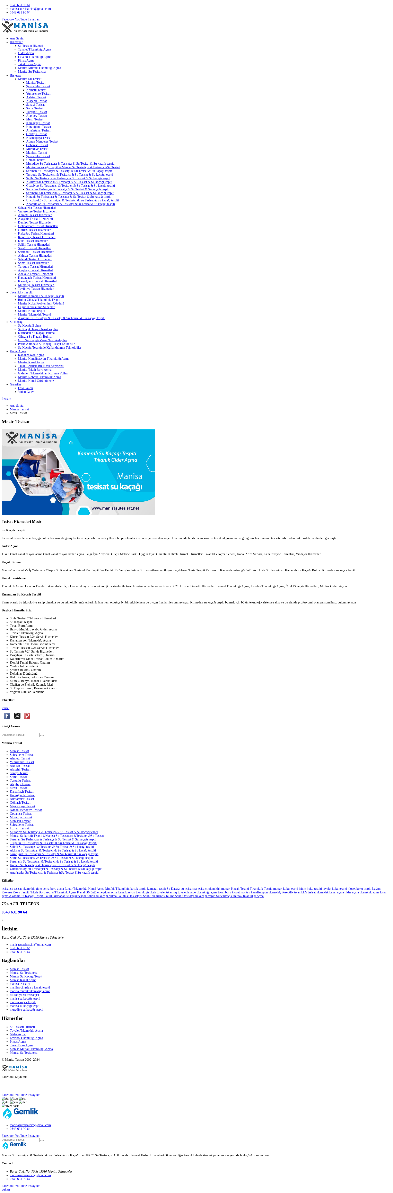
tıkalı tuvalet (158, 892)
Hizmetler (16, 42)
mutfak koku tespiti (286, 888)
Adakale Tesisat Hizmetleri (35, 274)
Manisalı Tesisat (36, 152)
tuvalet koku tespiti (335, 888)
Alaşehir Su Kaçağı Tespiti (26, 896)
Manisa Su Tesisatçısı (32, 71)
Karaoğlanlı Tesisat (38, 126)
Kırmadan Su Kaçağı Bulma (36, 333)
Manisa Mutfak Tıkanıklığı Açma (39, 68)
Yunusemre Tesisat (38, 93)
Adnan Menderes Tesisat (42, 141)
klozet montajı (241, 892)
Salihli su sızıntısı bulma (159, 896)
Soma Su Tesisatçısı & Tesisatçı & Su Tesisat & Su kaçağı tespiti (67, 189)
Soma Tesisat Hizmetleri (33, 263)
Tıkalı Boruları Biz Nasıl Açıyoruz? (41, 366)
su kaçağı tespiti (205, 896)
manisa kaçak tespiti (23, 1002)
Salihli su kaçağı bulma (102, 896)
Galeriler (15, 384)
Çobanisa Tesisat (37, 145)
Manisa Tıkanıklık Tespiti (34, 314)
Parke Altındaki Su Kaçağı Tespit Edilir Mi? (46, 344)
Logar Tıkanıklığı (76, 888)
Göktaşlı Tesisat (36, 134)
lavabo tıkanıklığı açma (202, 892)
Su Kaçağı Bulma (29, 325)
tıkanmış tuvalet (176, 892)
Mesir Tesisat (34, 119)
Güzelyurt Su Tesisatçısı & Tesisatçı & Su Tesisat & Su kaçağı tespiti (70, 185)
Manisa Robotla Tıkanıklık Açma (39, 377)
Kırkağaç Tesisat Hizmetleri (36, 233)
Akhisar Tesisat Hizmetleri (35, 255)
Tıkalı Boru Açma (29, 64)
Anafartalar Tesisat (38, 130)
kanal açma (337, 892)
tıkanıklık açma (370, 892)
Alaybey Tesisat (36, 115)
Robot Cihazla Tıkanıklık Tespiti (39, 299)
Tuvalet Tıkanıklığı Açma (34, 49)
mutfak (226, 888)
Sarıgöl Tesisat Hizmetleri (34, 248)
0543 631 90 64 (20, 5)
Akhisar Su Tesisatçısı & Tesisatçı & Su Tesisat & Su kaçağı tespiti (69, 182)
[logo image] (20, 1118)
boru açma (57, 888)
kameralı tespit (157, 888)
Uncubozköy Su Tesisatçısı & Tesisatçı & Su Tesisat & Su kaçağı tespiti (72, 200)
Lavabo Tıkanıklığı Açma (34, 56)
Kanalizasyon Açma (31, 355)
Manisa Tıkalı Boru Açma (35, 369)
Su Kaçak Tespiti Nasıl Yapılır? (38, 329)
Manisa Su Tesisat (29, 79)
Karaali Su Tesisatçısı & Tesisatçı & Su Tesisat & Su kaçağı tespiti (68, 196)
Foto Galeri (25, 388)
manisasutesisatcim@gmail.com (30, 8)
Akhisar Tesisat (36, 97)
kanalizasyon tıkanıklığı (134, 892)
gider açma (42, 888)
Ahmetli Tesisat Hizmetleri (35, 215)
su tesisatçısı (189, 888)
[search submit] (42, 735)
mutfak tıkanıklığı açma (248, 896)
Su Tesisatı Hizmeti (30, 45)
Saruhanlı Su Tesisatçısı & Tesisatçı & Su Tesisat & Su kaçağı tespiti (70, 193)
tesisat (5, 708)
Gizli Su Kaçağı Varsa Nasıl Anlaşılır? (42, 340)
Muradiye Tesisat (37, 149)
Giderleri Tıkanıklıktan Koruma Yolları (43, 373)
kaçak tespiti (138, 888)
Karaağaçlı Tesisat (38, 123)
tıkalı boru (225, 892)
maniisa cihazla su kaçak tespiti (30, 987)
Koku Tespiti (21, 892)
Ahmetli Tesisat (36, 90)
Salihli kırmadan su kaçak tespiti (65, 896)
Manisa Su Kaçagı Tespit (26, 976)
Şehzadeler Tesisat (38, 86)
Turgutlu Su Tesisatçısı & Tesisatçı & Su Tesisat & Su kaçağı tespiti (69, 174)
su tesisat (16, 888)
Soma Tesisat (34, 108)
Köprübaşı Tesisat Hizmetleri (36, 237)
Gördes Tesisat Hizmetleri (34, 229)
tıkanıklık (29, 888)
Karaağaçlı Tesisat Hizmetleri (37, 277)
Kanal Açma (18, 351)
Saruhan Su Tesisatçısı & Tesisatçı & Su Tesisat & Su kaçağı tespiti (69, 171)
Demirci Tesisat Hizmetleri (35, 222)
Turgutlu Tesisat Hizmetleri (35, 266)
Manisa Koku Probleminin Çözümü (41, 303)
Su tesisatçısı (224, 896)
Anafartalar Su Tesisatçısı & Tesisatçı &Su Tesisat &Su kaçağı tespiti (70, 204)
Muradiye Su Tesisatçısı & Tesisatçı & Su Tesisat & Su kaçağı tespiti (70, 163)
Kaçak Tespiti (240, 888)
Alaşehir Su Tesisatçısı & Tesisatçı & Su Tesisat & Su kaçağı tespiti (61, 318)
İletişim (6, 398)
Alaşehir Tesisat (36, 101)
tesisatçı (203, 888)
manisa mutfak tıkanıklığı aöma (30, 991)
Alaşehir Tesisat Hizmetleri (35, 218)
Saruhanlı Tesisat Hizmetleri (36, 252)
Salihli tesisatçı (185, 896)
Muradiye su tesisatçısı (24, 994)
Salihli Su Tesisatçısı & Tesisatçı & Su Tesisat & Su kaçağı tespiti (68, 178)
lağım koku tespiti (311, 888)
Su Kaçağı (16, 322)
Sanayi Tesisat (35, 104)
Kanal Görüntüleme (90, 892)
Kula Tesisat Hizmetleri (33, 241)
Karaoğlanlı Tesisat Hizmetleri (37, 281)
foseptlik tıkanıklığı (295, 892)
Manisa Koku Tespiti (31, 310)
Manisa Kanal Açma (31, 362)
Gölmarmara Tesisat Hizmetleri (38, 226)
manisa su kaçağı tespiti (25, 998)
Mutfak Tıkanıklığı (117, 888)
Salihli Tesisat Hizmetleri (34, 244)
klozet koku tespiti (360, 888)
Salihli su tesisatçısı (130, 896)
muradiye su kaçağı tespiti (26, 1009)
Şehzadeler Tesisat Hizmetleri (37, 207)
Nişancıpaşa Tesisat (38, 137)
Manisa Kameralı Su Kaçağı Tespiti (41, 296)
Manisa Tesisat (35, 82)
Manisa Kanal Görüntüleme (36, 380)
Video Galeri (26, 391)
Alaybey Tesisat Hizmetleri (35, 270)
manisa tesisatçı (20, 983)
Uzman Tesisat (35, 160)
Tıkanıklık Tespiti (21, 292)
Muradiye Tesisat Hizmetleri (36, 285)
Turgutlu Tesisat (36, 112)
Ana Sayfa (17, 38)
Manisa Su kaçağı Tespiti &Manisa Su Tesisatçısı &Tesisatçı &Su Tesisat (73, 167)
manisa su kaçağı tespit (24, 1006)
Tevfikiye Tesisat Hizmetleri (36, 288)
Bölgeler (15, 75)
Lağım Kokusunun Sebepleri (36, 307)
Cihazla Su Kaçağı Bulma (35, 336)
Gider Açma (26, 53)
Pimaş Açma (26, 60)
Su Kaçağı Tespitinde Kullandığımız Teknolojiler (49, 347)
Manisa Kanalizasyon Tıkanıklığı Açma (43, 358)
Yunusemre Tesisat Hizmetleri (37, 211)
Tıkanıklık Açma (65, 892)
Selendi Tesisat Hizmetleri (35, 259)
